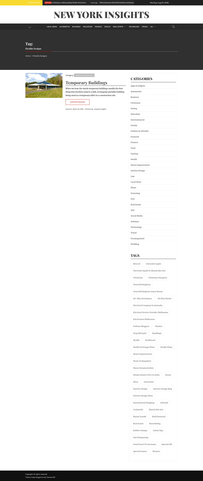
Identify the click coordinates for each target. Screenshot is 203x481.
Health (107, 27)
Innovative (149, 382)
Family (134, 125)
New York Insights (101, 14)
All (151, 27)
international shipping (143, 402)
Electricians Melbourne (144, 319)
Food (133, 148)
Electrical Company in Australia (147, 305)
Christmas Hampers (157, 277)
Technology (134, 27)
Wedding (135, 244)
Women (156, 451)
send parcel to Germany (144, 444)
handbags (157, 333)
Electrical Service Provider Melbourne (150, 312)
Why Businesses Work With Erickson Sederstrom (98, 3)
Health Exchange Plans (144, 347)
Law (132, 176)
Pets (133, 199)
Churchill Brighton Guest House (148, 291)
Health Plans (166, 347)
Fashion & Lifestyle (140, 131)
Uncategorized (137, 238)
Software (135, 221)
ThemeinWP (50, 477)
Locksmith (138, 409)
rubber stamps (140, 430)
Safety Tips (158, 430)
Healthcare (150, 340)
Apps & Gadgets (138, 86)
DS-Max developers (142, 298)
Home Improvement (84, 75)
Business (76, 27)
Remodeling (155, 423)
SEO (132, 210)
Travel (145, 27)
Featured (135, 137)
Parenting (135, 193)
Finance (98, 27)
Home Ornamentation (143, 368)
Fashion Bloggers (141, 326)
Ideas (135, 382)
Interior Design (138, 170)
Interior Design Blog (162, 389)
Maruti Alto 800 (156, 409)
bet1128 (136, 264)
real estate (138, 423)
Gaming (134, 153)
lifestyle (164, 402)
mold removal (158, 416)
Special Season (140, 451)
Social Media (137, 216)
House (168, 375)
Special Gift (167, 444)
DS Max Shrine (164, 298)
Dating (134, 108)
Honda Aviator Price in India (146, 375)
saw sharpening (140, 437)
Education (87, 27)
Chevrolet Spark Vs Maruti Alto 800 (149, 270)
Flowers (158, 326)
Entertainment (138, 120)
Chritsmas (135, 103)
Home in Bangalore (142, 361)
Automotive (65, 27)
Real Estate (118, 27)
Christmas (138, 277)
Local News (52, 27)
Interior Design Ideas (143, 395)
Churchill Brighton (142, 284)
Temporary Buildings (86, 82)
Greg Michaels (139, 333)
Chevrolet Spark (153, 264)
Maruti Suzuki (139, 416)
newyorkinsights (100, 109)
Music (133, 187)
